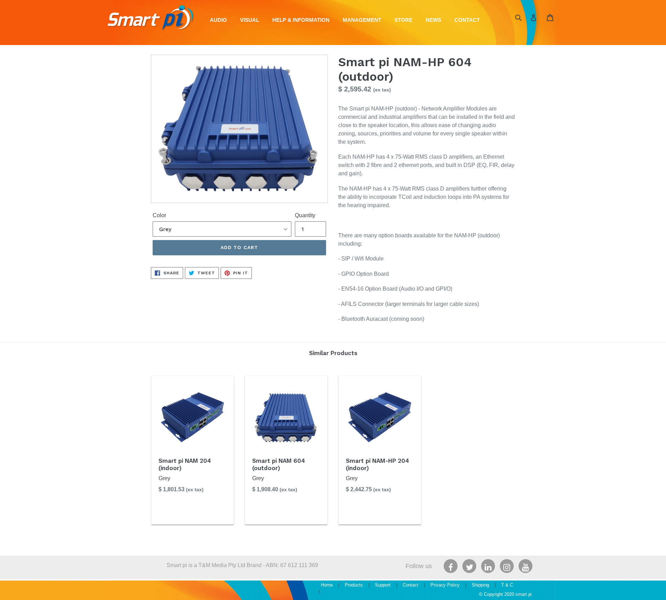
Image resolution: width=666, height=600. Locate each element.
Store (403, 20)
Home (327, 585)
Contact (467, 20)
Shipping (480, 585)
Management (362, 20)
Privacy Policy (445, 585)
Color (159, 215)
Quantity (305, 215)
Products (354, 585)
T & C (507, 585)
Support (383, 585)
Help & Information (301, 20)
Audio (218, 20)
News (433, 20)
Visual (249, 20)
